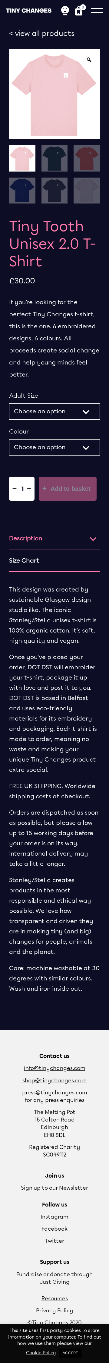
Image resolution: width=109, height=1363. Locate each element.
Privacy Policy (54, 1311)
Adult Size (23, 396)
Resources (54, 1299)
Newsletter (73, 1188)
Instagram (54, 1217)
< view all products (41, 34)
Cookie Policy (41, 1353)
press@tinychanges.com (54, 1093)
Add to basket (70, 488)
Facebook (54, 1229)
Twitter (54, 1241)
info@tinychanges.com (54, 1068)
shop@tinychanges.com (54, 1081)
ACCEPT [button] (70, 1353)
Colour (19, 431)
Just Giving (55, 1282)
